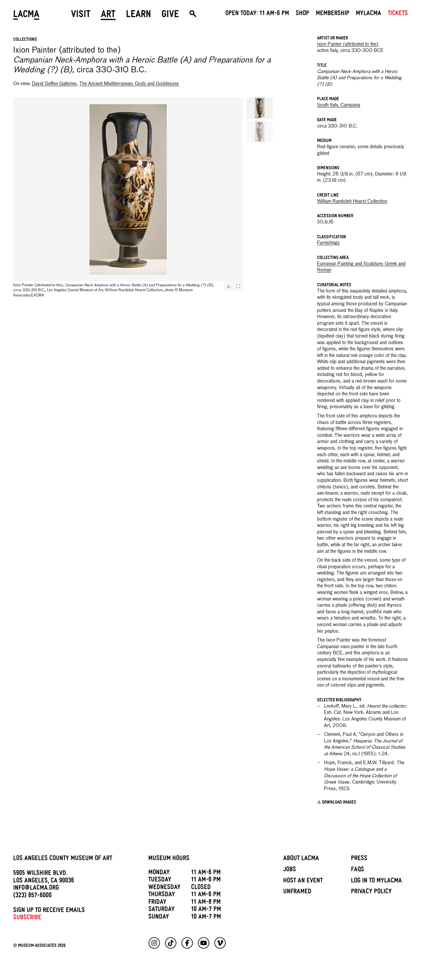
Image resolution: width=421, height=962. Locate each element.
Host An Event (303, 881)
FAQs (357, 870)
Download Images (339, 802)
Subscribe (27, 918)
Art (108, 15)
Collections (25, 39)
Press (359, 859)
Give (170, 15)
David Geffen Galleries (54, 84)
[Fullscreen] (238, 286)
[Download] (228, 286)
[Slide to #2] (259, 131)
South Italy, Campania (338, 105)
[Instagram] (154, 943)
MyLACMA (368, 14)
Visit (80, 15)
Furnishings (328, 243)
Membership (332, 14)
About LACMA (301, 859)
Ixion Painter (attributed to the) (347, 44)
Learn (138, 15)
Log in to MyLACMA (376, 881)
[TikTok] (171, 943)
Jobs (289, 870)
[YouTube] (204, 943)
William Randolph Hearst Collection (352, 201)
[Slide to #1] (259, 108)
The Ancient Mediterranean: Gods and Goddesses (129, 84)
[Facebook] (187, 943)
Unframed (297, 892)
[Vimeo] (220, 943)
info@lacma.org (36, 888)
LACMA (26, 15)
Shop (302, 14)
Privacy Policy (371, 892)
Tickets (398, 14)
